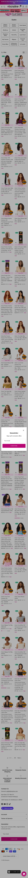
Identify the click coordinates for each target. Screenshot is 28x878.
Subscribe (13, 445)
